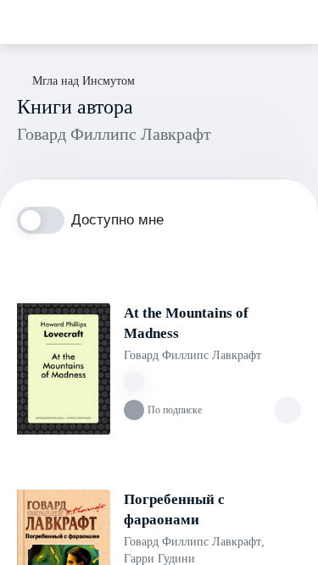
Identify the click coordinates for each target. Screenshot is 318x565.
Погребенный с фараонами (174, 509)
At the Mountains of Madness (186, 323)
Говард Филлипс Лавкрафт (192, 355)
